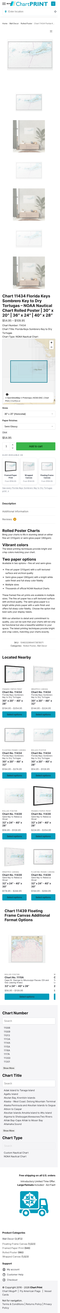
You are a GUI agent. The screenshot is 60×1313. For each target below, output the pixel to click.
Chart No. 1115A (27, 981)
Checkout (12, 1279)
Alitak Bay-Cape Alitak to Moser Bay (23, 1120)
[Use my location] (55, 11)
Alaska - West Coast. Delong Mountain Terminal (30, 1101)
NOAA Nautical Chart (15, 1156)
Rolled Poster (26, 23)
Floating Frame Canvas (14, 750)
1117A (7, 1054)
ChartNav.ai (15, 400)
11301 (7, 1061)
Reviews (8, 519)
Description (9, 503)
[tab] (28, 504)
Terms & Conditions (13, 1304)
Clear (4, 432)
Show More (8, 1068)
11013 (7, 1035)
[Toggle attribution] (7, 394)
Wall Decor (14, 23)
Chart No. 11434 (13, 698)
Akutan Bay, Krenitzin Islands (19, 1097)
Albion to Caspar (13, 1109)
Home (4, 23)
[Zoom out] (51, 347)
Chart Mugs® (9, 1291)
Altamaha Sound (13, 1124)
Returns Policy (34, 1304)
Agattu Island (11, 1094)
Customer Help (15, 1274)
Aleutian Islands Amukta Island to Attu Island (28, 1112)
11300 (7, 1057)
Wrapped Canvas (39, 689)
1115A (7, 1046)
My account (13, 1269)
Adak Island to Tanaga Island (19, 1090)
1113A (7, 1039)
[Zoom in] (51, 342)
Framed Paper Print (12, 689)
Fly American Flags (30, 1291)
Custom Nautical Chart (16, 1152)
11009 (7, 1031)
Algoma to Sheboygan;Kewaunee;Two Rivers (28, 1116)
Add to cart (35, 446)
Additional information (15, 511)
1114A (7, 1042)
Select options (14, 714)
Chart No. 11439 (12, 819)
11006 (7, 1027)
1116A (7, 1050)
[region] (28, 371)
